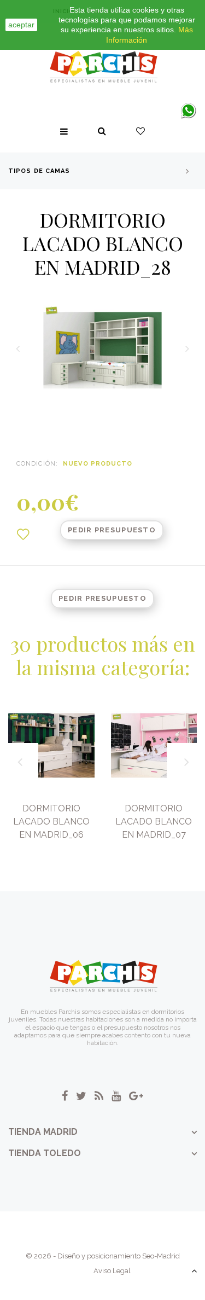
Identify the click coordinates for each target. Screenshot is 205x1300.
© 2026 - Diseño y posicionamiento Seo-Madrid (103, 1256)
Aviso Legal (112, 1271)
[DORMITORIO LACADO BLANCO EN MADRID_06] (51, 746)
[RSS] (99, 1096)
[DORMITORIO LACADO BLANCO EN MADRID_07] (154, 746)
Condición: (37, 463)
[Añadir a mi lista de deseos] (23, 534)
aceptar (21, 24)
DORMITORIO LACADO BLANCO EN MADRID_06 (51, 821)
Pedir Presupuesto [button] (112, 530)
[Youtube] (116, 1096)
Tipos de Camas (39, 171)
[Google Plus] (136, 1096)
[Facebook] (65, 1096)
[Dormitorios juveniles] (103, 67)
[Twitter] (81, 1096)
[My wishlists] (140, 131)
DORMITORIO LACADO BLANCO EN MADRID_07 (153, 821)
